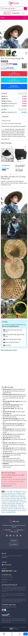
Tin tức (8, 13)
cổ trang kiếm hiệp (10, 512)
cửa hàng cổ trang (15, 498)
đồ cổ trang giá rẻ (12, 505)
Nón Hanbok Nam (6, 165)
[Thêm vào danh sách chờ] (12, 147)
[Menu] (25, 17)
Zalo (15, 571)
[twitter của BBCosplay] (7, 535)
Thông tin (13, 540)
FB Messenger (7, 565)
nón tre (19, 510)
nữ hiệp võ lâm (17, 509)
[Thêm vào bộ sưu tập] (12, 150)
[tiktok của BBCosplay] (13, 535)
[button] (26, 34)
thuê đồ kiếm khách (13, 502)
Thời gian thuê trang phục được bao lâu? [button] (12, 330)
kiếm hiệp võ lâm (18, 500)
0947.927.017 (7, 486)
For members (13, 544)
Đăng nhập (16, 13)
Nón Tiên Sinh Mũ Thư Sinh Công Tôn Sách (20, 166)
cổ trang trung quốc (10, 510)
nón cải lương (9, 493)
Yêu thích (5, 116)
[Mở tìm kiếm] (14, 8)
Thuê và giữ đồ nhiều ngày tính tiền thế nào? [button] (13, 335)
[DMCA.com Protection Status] (14, 628)
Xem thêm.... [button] (8, 345)
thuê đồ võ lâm (13, 507)
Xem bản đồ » (5, 557)
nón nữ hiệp (17, 493)
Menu (3, 18)
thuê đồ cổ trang (14, 496)
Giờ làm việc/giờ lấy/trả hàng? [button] (12, 339)
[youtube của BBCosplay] (10, 535)
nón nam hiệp (8, 491)
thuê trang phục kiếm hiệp (14, 503)
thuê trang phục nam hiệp (14, 495)
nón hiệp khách (17, 491)
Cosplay (14, 3)
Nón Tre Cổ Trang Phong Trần (12, 58)
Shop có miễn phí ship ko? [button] (11, 342)
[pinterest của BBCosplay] (17, 535)
